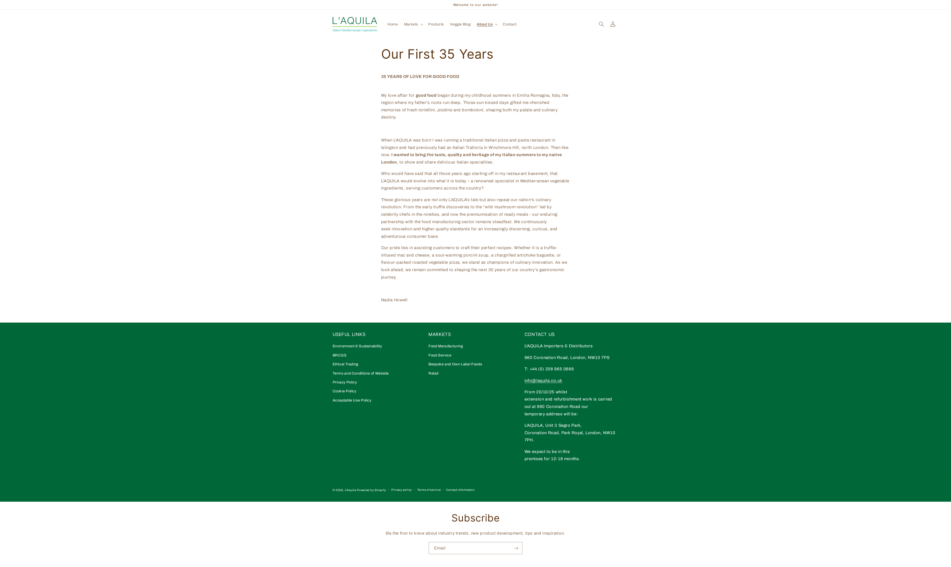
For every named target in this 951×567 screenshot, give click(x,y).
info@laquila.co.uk (543, 380)
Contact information (460, 489)
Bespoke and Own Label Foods (455, 364)
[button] (413, 24)
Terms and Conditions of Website (361, 373)
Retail (433, 373)
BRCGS (340, 355)
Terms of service (429, 489)
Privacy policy (401, 489)
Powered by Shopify (371, 490)
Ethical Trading (345, 364)
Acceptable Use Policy (352, 400)
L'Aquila (350, 490)
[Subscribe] (516, 548)
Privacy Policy (345, 382)
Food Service (439, 355)
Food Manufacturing (445, 346)
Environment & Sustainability (357, 346)
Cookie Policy (344, 391)
